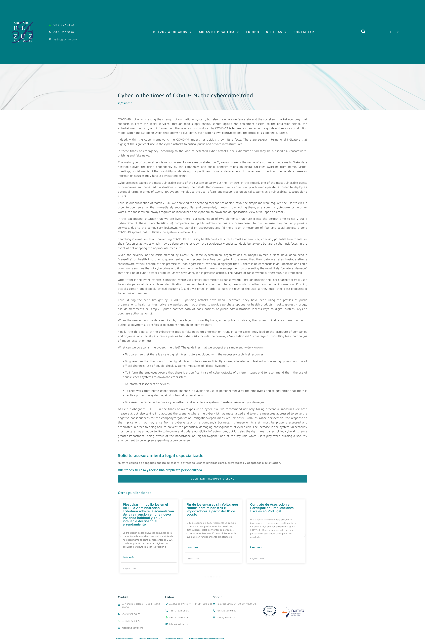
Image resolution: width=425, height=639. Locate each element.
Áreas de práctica (217, 32)
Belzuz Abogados (170, 32)
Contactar (304, 32)
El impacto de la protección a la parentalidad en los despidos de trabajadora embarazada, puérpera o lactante (275, 509)
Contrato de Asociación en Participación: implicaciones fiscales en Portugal (208, 507)
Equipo (252, 32)
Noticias (274, 32)
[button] (120, 535)
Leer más (128, 547)
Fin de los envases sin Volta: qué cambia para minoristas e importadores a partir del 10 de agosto (148, 509)
